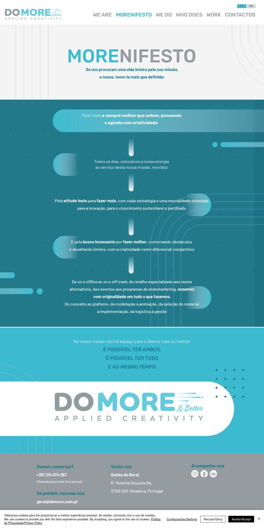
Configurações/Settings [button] (182, 519)
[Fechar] (259, 519)
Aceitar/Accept (241, 519)
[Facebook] (204, 473)
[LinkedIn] (213, 473)
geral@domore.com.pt (57, 501)
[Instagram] (194, 473)
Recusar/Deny (213, 519)
